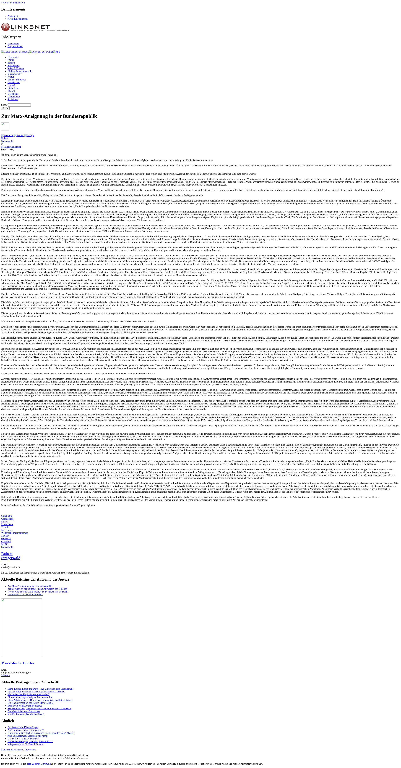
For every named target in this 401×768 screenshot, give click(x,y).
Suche (4, 105)
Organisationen (15, 46)
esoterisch (6, 538)
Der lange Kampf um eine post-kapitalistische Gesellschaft (36, 691)
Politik (11, 59)
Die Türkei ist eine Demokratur (23, 738)
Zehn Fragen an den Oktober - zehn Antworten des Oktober (37, 588)
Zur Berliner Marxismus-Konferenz (25, 594)
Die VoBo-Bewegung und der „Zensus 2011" (30, 741)
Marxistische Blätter (11, 146)
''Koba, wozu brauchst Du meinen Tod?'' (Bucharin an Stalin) (38, 591)
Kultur (11, 76)
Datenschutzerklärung (12, 749)
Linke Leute (14, 88)
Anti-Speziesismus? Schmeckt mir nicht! (27, 735)
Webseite (5, 675)
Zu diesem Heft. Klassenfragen (23, 727)
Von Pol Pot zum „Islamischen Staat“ (26, 714)
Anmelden (13, 16)
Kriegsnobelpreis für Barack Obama (25, 744)
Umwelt (12, 85)
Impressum (30, 749)
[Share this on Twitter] (19, 135)
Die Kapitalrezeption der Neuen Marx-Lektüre (30, 703)
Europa (11, 62)
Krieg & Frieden (16, 68)
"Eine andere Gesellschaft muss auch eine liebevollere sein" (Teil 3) (41, 733)
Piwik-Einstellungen (18, 18)
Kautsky (5, 535)
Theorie (11, 91)
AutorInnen (13, 43)
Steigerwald (7, 547)
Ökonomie (13, 57)
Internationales (15, 74)
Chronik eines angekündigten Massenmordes (30, 697)
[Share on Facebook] (7, 135)
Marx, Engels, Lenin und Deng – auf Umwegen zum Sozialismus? (40, 688)
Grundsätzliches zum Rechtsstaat (24, 711)
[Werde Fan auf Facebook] (15, 51)
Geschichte (13, 93)
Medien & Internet (17, 79)
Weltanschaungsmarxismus (14, 532)
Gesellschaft (14, 82)
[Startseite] (35, 30)
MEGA (5, 544)
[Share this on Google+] (29, 135)
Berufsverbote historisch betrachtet (25, 705)
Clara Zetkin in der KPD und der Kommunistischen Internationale (40, 700)
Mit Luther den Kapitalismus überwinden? (28, 694)
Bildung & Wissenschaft (19, 71)
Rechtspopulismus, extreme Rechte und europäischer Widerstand (39, 708)
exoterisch (6, 541)
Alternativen (14, 96)
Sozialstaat (13, 99)
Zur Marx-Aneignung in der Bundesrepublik (30, 586)
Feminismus (13, 65)
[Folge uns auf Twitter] (41, 51)
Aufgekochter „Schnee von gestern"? (26, 730)
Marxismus (6, 530)
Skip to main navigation (13, 2)
